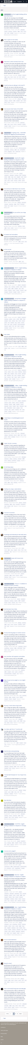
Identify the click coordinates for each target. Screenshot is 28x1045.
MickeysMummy (7, 548)
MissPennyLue (7, 433)
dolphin (5, 285)
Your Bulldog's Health (12, 153)
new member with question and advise (14, 656)
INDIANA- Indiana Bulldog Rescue (14, 293)
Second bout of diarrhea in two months (14, 189)
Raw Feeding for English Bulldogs (19, 263)
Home (2, 1039)
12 (17, 1013)
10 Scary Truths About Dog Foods (13, 705)
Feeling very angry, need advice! (12, 489)
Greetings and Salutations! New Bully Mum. (15, 534)
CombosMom (7, 573)
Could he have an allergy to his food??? (14, 85)
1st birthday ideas (8, 467)
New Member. (7, 800)
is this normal (7, 249)
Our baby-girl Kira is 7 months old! (13, 729)
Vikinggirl (6, 646)
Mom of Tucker (7, 122)
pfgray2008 (6, 695)
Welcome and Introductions (10, 819)
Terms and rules (4, 1030)
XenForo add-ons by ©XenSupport (8, 1024)
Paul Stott (6, 241)
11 (15, 1013)
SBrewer (6, 99)
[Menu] (1, 1)
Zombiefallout (7, 978)
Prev (8, 1013)
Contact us (3, 1027)
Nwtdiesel (6, 75)
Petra (5, 599)
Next (20, 1013)
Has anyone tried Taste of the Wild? (13, 109)
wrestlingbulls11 (7, 670)
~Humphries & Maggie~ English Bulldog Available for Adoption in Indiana (15, 300)
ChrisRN (5, 370)
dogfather (6, 892)
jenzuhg (6, 226)
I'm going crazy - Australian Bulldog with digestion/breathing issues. (15, 133)
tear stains (7, 334)
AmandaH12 (6, 53)
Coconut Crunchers (9, 512)
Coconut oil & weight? (10, 851)
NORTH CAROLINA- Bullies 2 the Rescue (12, 604)
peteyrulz (6, 864)
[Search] (26, 1)
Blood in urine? (8, 963)
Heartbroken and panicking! (11, 751)
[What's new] (23, 1)
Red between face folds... (10, 609)
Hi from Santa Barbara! (10, 939)
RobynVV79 (6, 953)
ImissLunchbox (7, 29)
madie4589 (6, 480)
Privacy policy (4, 1033)
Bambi (5, 202)
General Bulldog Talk (11, 462)
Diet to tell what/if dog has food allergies (15, 988)
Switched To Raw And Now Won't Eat (14, 61)
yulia (5, 743)
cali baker (6, 526)
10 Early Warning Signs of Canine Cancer (14, 633)
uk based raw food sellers (11, 234)
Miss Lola (6, 502)
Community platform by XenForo (13, 1023)
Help (2, 1036)
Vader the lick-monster (10, 443)
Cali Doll (6, 622)
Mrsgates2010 (7, 814)
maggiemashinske (8, 1004)
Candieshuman (7, 764)
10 (13, 1013)
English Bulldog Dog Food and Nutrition (12, 700)
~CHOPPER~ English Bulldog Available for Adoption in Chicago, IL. (15, 825)
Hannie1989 (6, 148)
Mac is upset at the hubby (11, 39)
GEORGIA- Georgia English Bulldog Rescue (13, 380)
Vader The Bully (7, 457)
